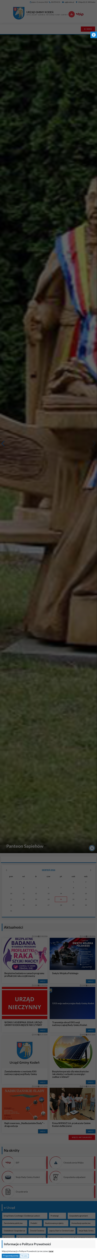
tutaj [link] (51, 1251)
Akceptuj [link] (24, 1256)
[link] (93, 35)
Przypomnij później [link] (10, 1256)
